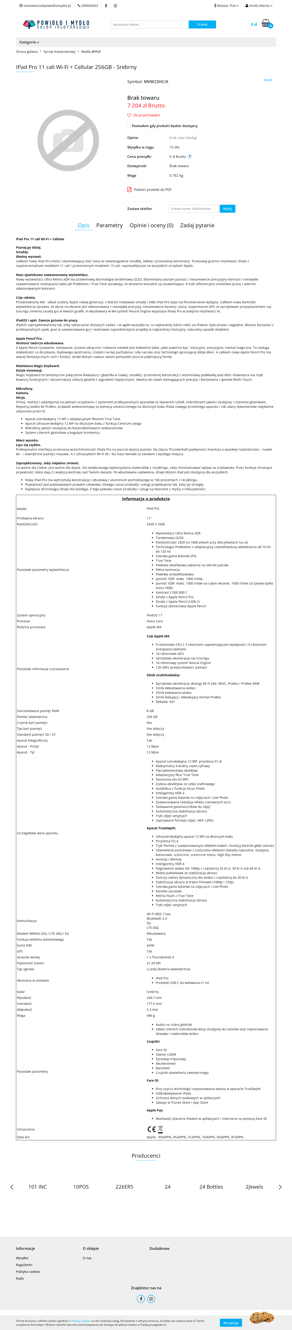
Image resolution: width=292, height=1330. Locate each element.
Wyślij (227, 209)
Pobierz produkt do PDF (153, 189)
